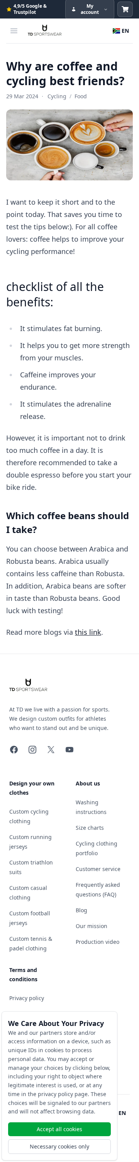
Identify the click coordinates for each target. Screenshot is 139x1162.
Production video (97, 941)
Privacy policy (26, 998)
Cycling (56, 96)
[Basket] (125, 9)
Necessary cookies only (59, 1146)
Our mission (91, 926)
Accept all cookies (59, 1129)
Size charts (90, 827)
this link (88, 632)
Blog (81, 910)
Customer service (98, 869)
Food (81, 96)
